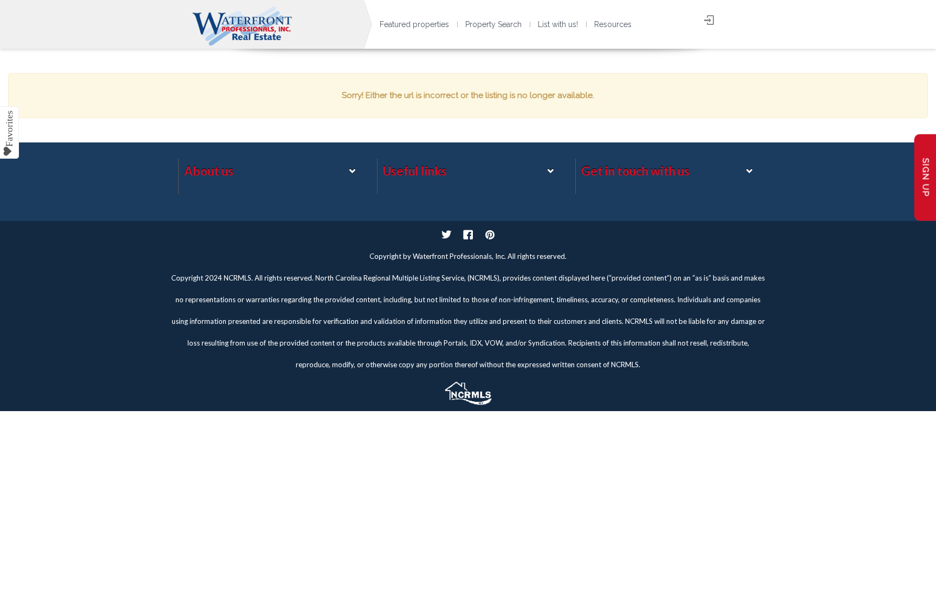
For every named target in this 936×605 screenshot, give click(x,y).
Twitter (446, 234)
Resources (613, 24)
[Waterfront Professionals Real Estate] (468, 390)
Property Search (493, 24)
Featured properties (414, 24)
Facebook (468, 234)
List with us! (558, 24)
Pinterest (490, 234)
